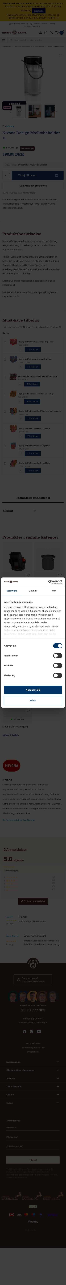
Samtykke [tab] (11, 590)
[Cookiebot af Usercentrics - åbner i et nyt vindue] (48, 582)
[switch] (57, 655)
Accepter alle (33, 690)
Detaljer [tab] (33, 590)
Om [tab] (54, 590)
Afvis (33, 700)
